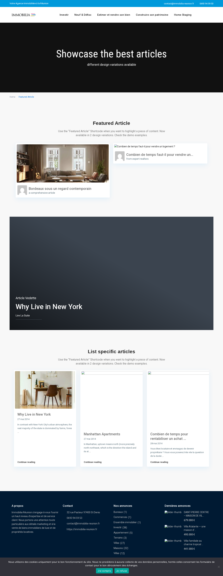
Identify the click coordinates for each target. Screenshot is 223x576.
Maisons (118, 548)
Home (12, 97)
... (18, 432)
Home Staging (182, 14)
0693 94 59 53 (206, 3)
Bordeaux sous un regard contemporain (60, 189)
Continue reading (26, 462)
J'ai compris (104, 570)
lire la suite (23, 315)
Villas (116, 542)
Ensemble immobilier (125, 522)
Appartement (121, 532)
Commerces (120, 517)
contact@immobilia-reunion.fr (83, 523)
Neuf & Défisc (82, 14)
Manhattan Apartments (102, 434)
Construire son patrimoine (152, 14)
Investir (64, 14)
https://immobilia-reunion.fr (82, 529)
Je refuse (121, 570)
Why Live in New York (34, 414)
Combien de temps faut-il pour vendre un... (159, 155)
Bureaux (118, 512)
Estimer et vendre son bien (113, 14)
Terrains (118, 537)
